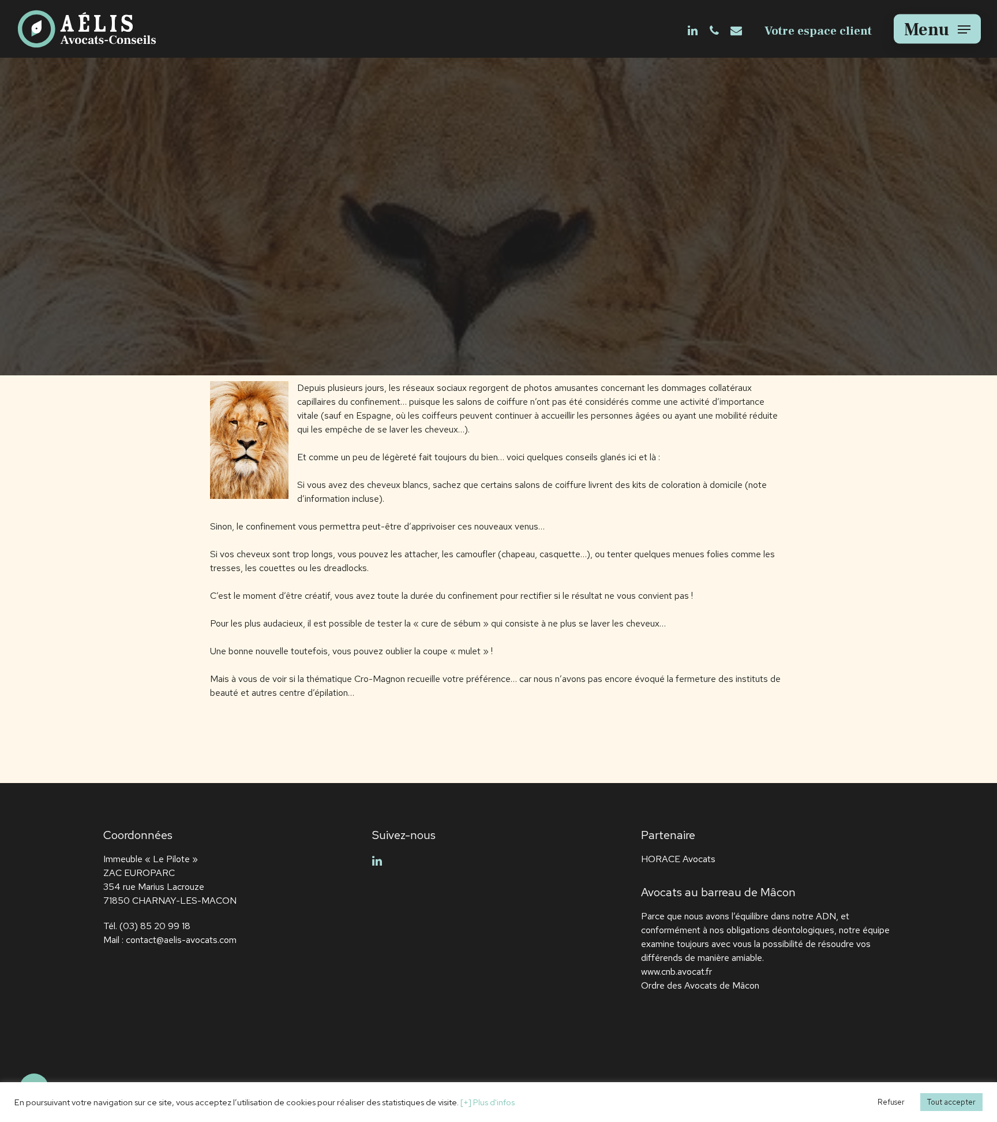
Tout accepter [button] (951, 1102)
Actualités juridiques (498, 240)
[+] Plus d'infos (487, 1102)
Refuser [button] (891, 1102)
